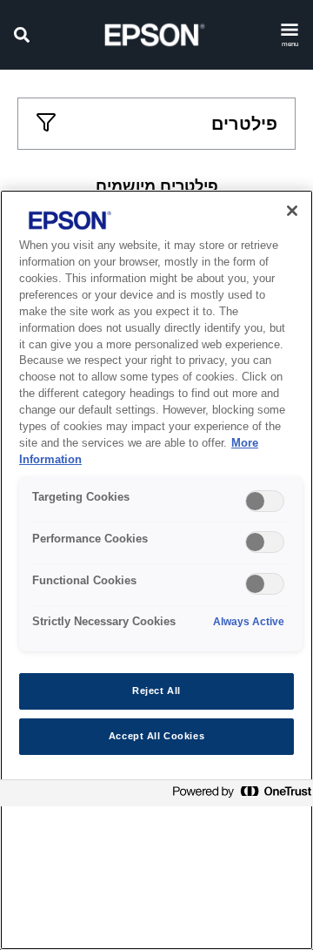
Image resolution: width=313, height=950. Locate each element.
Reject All (156, 690)
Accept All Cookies (156, 736)
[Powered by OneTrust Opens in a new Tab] (238, 795)
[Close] (292, 211)
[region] (156, 570)
